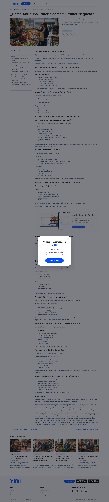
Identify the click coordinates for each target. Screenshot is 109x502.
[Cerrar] (68, 239)
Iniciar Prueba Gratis (54, 260)
